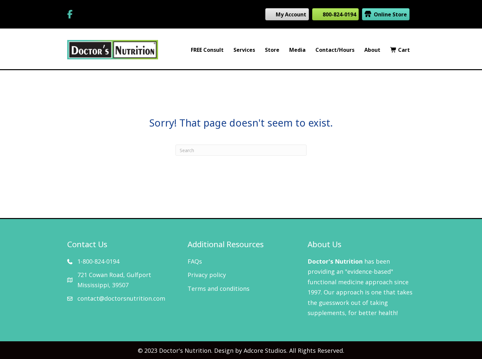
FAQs (195, 261)
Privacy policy (207, 275)
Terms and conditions (219, 288)
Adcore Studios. (266, 350)
